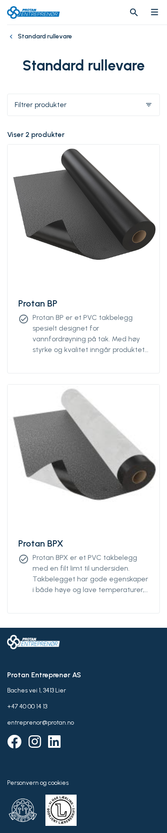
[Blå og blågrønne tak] (12, 41)
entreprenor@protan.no (40, 722)
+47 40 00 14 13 (27, 706)
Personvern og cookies (38, 783)
